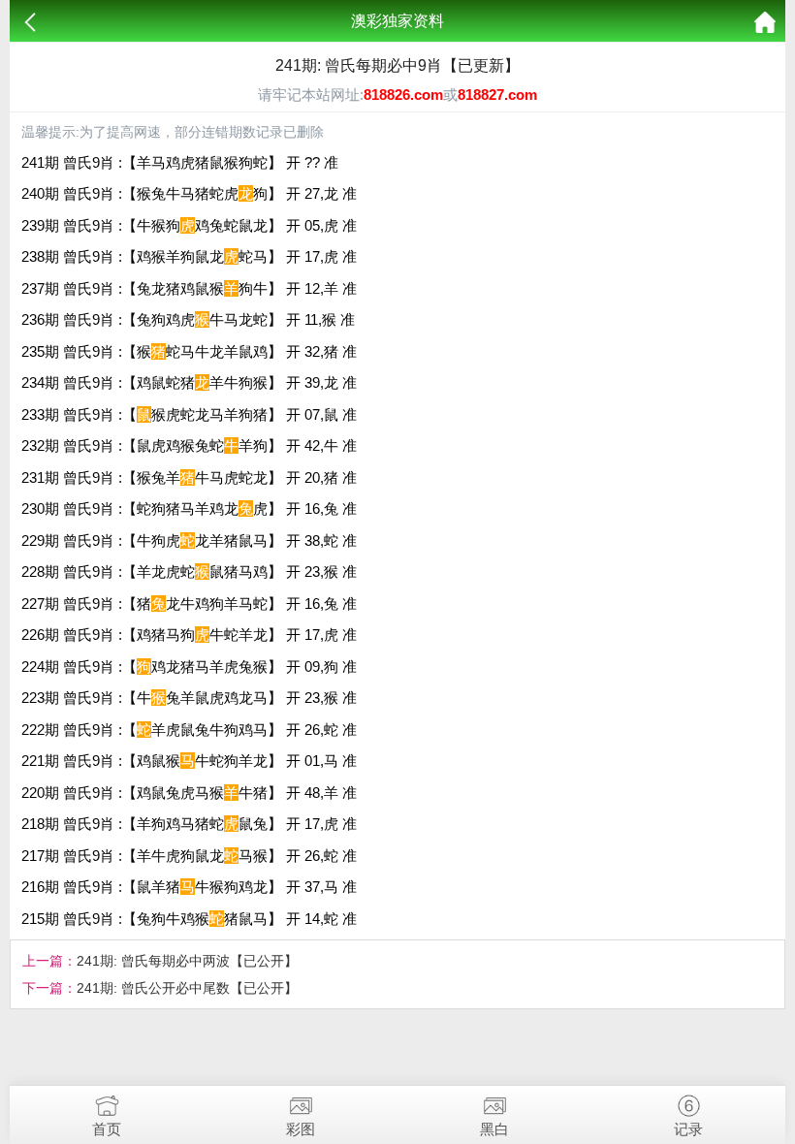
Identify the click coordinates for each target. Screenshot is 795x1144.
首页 (106, 1129)
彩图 (300, 1129)
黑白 (494, 1129)
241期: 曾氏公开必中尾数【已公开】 (187, 988)
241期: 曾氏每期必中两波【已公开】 (187, 961)
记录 (688, 1129)
